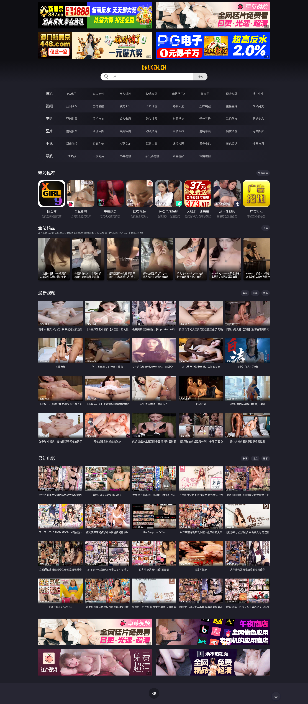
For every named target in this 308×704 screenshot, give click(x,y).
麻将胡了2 (178, 94)
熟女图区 (231, 131)
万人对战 (125, 94)
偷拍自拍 (98, 119)
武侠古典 (151, 144)
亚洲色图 (98, 131)
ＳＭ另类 (258, 106)
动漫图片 (151, 131)
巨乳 (255, 293)
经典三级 (205, 119)
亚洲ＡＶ (72, 106)
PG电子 (72, 94)
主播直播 (231, 106)
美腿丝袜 (178, 131)
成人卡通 (125, 119)
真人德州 (98, 94)
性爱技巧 (258, 144)
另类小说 (205, 144)
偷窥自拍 (72, 131)
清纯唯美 (205, 131)
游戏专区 (151, 94)
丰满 (244, 458)
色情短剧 (205, 156)
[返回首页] (276, 696)
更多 (265, 293)
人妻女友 (125, 144)
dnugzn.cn (154, 67)
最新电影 (46, 458)
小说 (49, 143)
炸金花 (205, 94)
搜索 (200, 77)
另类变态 (258, 119)
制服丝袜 (178, 119)
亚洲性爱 (72, 119)
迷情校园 (178, 144)
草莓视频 (125, 156)
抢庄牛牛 (258, 94)
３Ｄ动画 (151, 106)
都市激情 (72, 144)
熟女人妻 (178, 106)
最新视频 (46, 293)
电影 (49, 118)
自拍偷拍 (98, 106)
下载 (265, 228)
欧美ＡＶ (125, 106)
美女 (244, 293)
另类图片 (258, 131)
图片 (49, 131)
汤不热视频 (152, 156)
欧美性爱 (151, 119)
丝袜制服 (205, 106)
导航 (49, 156)
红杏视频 (178, 156)
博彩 (49, 93)
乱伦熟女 (231, 119)
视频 (49, 106)
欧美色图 (125, 131)
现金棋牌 (231, 94)
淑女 (255, 458)
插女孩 (72, 156)
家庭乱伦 (98, 144)
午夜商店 (98, 156)
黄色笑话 (231, 144)
